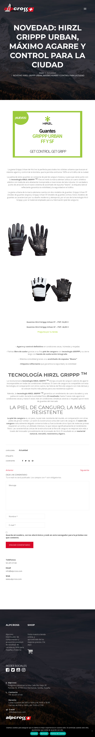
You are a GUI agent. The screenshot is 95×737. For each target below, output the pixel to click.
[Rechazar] (92, 731)
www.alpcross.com (14, 579)
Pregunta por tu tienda (48, 332)
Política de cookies (58, 733)
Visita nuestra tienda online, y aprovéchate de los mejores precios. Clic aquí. (37, 639)
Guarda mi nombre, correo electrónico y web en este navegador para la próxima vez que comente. (46, 536)
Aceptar (34, 733)
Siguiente (84, 470)
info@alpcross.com (14, 571)
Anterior (9, 470)
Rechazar (44, 733)
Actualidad (51, 73)
